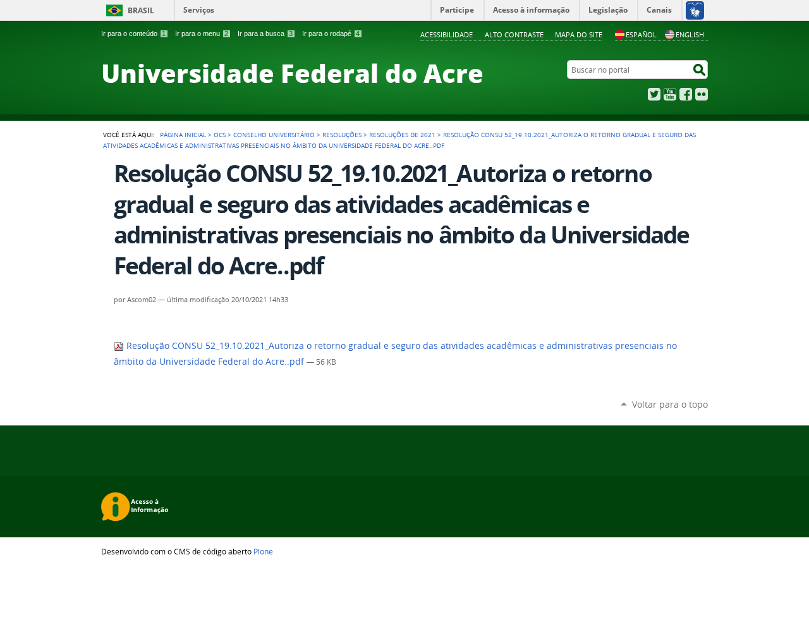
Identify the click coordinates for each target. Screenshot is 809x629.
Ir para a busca (265, 33)
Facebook (685, 94)
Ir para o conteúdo (133, 33)
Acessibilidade (446, 34)
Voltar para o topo (670, 404)
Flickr (701, 94)
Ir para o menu (201, 33)
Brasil (141, 10)
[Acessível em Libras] (694, 10)
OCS (220, 134)
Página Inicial (183, 134)
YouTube (670, 94)
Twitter (654, 94)
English (690, 34)
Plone (263, 551)
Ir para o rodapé (331, 33)
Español (641, 34)
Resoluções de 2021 (402, 134)
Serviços (198, 9)
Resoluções (342, 134)
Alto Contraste (514, 34)
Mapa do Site (578, 34)
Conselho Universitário (274, 134)
